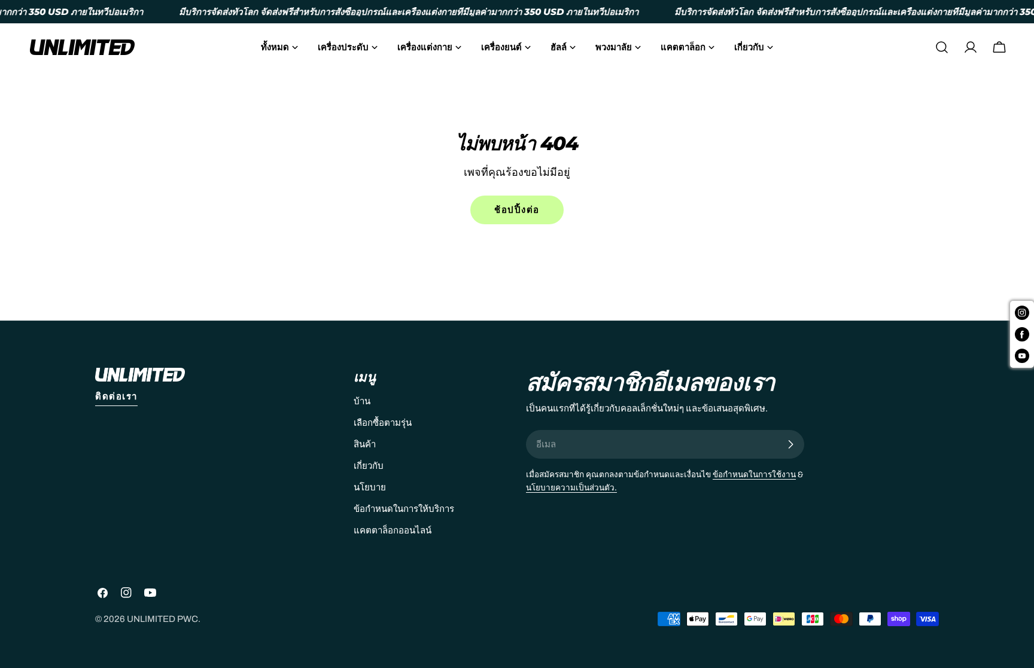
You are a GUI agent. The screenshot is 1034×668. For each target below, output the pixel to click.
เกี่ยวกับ (369, 466)
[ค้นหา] (942, 47)
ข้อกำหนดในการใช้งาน (754, 474)
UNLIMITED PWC (162, 619)
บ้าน (362, 401)
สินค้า (365, 444)
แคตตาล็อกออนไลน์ (392, 530)
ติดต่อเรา (116, 396)
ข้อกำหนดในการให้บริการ (404, 509)
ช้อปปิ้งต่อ (517, 210)
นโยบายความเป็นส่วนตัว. (571, 487)
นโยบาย (370, 487)
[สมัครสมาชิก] (790, 444)
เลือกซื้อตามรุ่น (383, 423)
